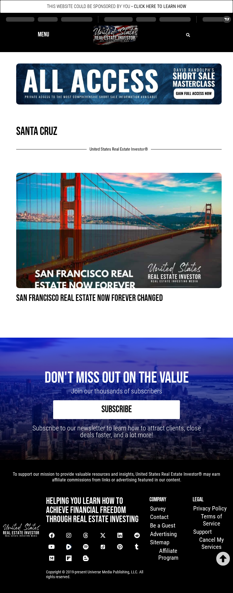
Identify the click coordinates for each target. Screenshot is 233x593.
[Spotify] (85, 547)
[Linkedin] (120, 535)
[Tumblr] (137, 547)
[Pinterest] (120, 547)
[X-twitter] (103, 535)
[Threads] (85, 535)
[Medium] (51, 558)
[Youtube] (51, 547)
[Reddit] (137, 535)
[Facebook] (51, 535)
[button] (43, 35)
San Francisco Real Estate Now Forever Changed (89, 298)
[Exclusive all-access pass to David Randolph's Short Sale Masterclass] (119, 102)
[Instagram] (68, 535)
